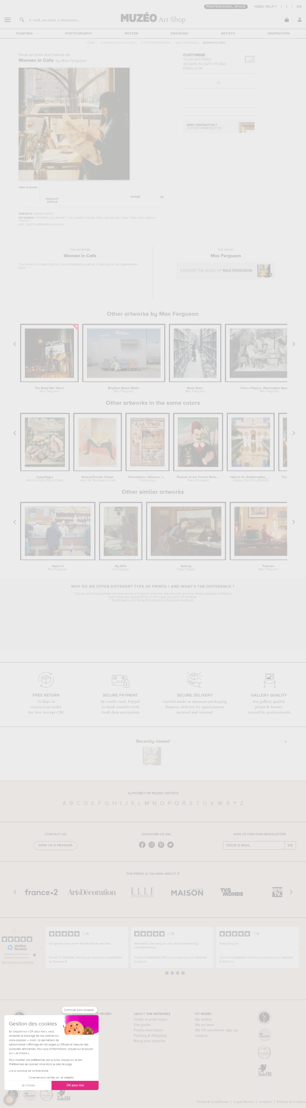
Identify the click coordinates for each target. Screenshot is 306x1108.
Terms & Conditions (212, 1101)
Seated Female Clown (97, 479)
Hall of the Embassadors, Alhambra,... (250, 479)
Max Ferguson (186, 42)
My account (204, 1025)
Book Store (195, 390)
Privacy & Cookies (291, 1101)
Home (91, 42)
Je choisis (28, 1085)
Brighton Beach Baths (123, 390)
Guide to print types (150, 1019)
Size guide (142, 1025)
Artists (228, 33)
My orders (203, 1019)
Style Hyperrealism (155, 42)
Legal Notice (243, 1101)
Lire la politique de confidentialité (28, 1071)
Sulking (186, 568)
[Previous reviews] (42, 947)
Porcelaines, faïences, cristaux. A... (147, 479)
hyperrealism (129, 264)
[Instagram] (152, 847)
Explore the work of (216, 271)
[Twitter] (171, 847)
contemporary (75, 264)
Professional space (226, 6)
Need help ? (265, 6)
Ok (290, 845)
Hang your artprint (149, 1041)
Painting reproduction (117, 42)
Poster (131, 33)
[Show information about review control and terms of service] (34, 955)
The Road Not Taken (49, 390)
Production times (148, 1030)
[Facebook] (143, 847)
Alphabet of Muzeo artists (153, 793)
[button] (9, 1100)
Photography (78, 33)
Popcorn (268, 568)
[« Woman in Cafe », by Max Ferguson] (152, 756)
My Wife (120, 568)
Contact (265, 1101)
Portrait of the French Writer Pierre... (198, 479)
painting (47, 264)
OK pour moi (75, 1085)
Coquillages (45, 479)
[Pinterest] (162, 847)
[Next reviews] (302, 947)
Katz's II (58, 568)
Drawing (179, 33)
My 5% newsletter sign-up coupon (216, 1032)
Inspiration (278, 33)
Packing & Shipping (150, 1035)
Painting (24, 33)
